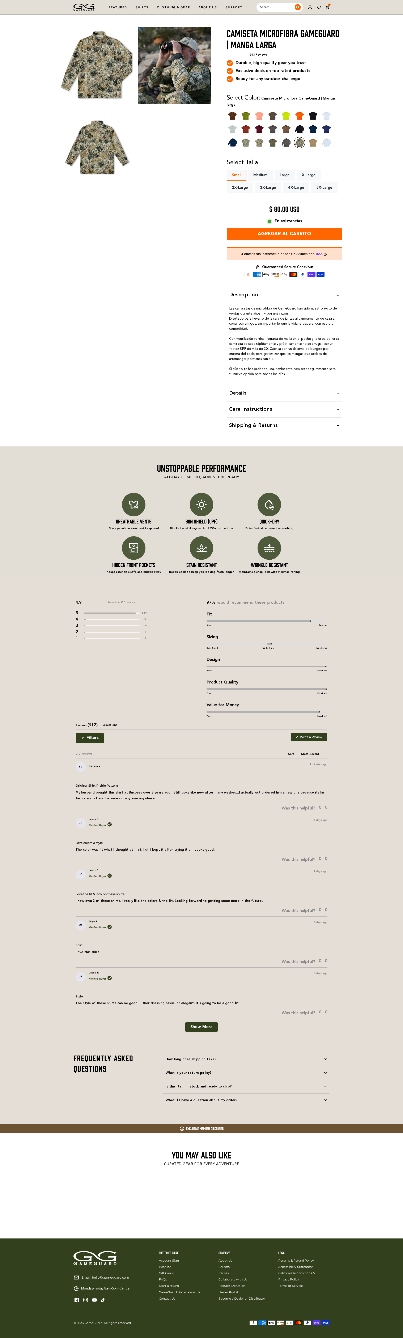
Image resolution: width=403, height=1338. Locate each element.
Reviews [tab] (87, 726)
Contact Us (167, 1298)
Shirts (142, 7)
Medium (260, 175)
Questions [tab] (110, 726)
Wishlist (165, 1267)
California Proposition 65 (296, 1273)
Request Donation (232, 1286)
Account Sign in (170, 1260)
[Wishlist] (319, 7)
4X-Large (296, 188)
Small (236, 175)
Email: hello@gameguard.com (105, 1277)
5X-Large (324, 188)
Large (285, 175)
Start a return (169, 1286)
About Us (208, 7)
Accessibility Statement (295, 1267)
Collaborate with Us (233, 1279)
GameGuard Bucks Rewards (179, 1292)
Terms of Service (290, 1286)
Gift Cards (166, 1273)
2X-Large (240, 188)
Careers (224, 1267)
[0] (328, 7)
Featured (118, 7)
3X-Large (268, 188)
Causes (224, 1273)
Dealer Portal (228, 1292)
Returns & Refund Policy (296, 1260)
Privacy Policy (288, 1279)
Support (234, 7)
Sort (291, 754)
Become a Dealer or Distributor (242, 1298)
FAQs (163, 1279)
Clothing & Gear (173, 7)
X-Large (308, 175)
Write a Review (313, 738)
